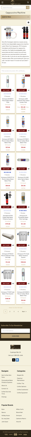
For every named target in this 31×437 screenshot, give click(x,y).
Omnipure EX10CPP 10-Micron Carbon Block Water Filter (7, 179)
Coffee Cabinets (21, 386)
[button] (28, 22)
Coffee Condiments (22, 389)
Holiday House (6, 415)
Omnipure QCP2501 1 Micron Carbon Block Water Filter (8, 140)
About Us (4, 385)
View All (18, 421)
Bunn (3, 409)
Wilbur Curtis (20, 409)
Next (23, 311)
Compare (13, 90)
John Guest (5, 421)
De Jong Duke (5, 418)
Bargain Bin (20, 375)
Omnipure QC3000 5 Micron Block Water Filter (7, 100)
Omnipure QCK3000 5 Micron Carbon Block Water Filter (23, 293)
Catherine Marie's (21, 418)
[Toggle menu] (2, 2)
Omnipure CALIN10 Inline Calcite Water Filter (23, 179)
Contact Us (5, 388)
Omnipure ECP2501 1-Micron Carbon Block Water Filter (23, 140)
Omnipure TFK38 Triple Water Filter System (7, 293)
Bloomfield (19, 412)
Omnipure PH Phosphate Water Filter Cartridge (23, 217)
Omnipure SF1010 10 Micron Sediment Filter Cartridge (7, 255)
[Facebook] (17, 359)
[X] (13, 359)
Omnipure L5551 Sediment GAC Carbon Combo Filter (23, 100)
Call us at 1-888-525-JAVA (15, 355)
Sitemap (4, 397)
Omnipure (19, 415)
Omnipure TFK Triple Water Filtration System (23, 255)
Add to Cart (6, 90)
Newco (4, 412)
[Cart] (28, 2)
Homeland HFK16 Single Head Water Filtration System (8, 217)
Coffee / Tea (20, 383)
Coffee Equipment (22, 392)
